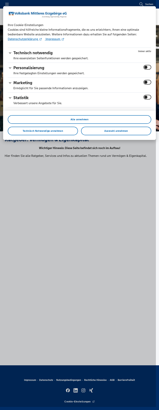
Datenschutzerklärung (23, 39)
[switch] (147, 67)
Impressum (53, 39)
